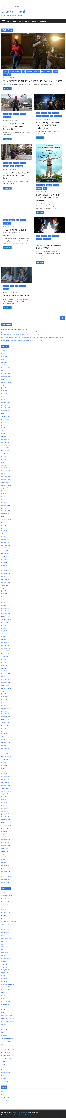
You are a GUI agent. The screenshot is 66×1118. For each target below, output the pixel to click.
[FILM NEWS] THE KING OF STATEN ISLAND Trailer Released (48, 197)
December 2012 (5, 817)
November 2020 (5, 548)
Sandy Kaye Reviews (7, 1038)
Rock (2, 1033)
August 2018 (5, 622)
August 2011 (5, 851)
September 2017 (6, 654)
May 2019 (4, 596)
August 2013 (5, 794)
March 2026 (4, 365)
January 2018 (5, 642)
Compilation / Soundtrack (8, 921)
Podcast (34, 21)
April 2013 (4, 805)
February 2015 (5, 742)
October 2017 (5, 651)
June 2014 (4, 765)
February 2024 (5, 436)
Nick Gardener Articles (7, 1015)
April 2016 (4, 702)
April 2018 (4, 634)
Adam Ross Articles (6, 895)
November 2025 (5, 376)
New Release (5, 1010)
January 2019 (5, 608)
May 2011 (4, 854)
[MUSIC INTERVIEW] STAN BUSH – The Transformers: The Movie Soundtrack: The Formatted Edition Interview (32, 337)
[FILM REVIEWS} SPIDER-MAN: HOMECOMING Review (14, 232)
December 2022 (5, 476)
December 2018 (5, 611)
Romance (4, 1035)
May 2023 (4, 462)
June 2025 (4, 390)
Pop (2, 1027)
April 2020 (4, 568)
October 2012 (5, 822)
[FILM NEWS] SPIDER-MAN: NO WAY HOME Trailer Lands (16, 175)
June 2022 (4, 493)
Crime (3, 927)
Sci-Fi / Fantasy (7, 74)
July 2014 (4, 762)
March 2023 (4, 468)
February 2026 (5, 368)
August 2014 (5, 759)
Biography (6, 286)
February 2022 (5, 505)
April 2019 (4, 599)
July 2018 (4, 625)
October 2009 (5, 874)
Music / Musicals (6, 1001)
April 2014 (4, 771)
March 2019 (4, 602)
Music (21, 21)
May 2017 (4, 665)
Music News (4, 1007)
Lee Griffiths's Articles (7, 990)
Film (14, 21)
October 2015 (5, 719)
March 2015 (4, 739)
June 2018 (4, 628)
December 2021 (5, 511)
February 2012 (5, 839)
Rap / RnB (4, 1030)
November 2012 (5, 819)
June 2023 (4, 459)
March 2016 (4, 705)
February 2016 (5, 708)
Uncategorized (5, 1073)
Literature (4, 992)
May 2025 (4, 393)
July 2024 (4, 422)
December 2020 (5, 545)
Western (3, 1078)
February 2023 (5, 471)
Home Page (36, 71)
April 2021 (4, 533)
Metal (3, 995)
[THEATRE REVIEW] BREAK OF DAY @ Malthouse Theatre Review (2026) (21, 340)
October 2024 (5, 413)
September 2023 (6, 451)
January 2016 (5, 711)
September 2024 (6, 416)
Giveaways (4, 964)
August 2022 (5, 488)
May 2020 (4, 565)
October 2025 (5, 379)
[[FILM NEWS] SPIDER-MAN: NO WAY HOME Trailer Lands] (16, 152)
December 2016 (5, 679)
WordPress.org (5, 1100)
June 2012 (4, 831)
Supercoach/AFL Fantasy (8, 1055)
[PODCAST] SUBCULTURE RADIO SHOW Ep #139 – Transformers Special (21, 335)
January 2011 (5, 865)
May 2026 (4, 359)
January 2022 (5, 508)
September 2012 (6, 825)
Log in (3, 1091)
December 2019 (5, 579)
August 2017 (5, 656)
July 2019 (4, 591)
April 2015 (4, 737)
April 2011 (4, 857)
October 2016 (5, 685)
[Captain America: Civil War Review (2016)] (49, 225)
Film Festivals (5, 950)
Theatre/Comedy (6, 1058)
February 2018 (5, 639)
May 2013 (4, 802)
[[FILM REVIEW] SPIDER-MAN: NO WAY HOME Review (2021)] (16, 102)
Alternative (4, 904)
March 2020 (4, 571)
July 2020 (4, 559)
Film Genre (29, 71)
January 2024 (5, 439)
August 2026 (5, 350)
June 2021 (4, 528)
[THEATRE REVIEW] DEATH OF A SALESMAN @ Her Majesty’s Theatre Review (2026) (24, 332)
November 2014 (5, 751)
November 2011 (5, 845)
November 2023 (5, 445)
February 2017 (5, 674)
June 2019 (4, 594)
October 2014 (5, 754)
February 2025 (5, 402)
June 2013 (4, 799)
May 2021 (4, 531)
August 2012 (5, 828)
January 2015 (5, 745)
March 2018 (4, 636)
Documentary (5, 932)
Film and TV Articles (7, 947)
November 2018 (5, 614)
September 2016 (6, 688)
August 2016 (5, 691)
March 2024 (4, 433)
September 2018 (6, 619)
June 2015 (4, 731)
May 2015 (4, 734)
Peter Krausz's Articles (7, 1018)
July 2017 (4, 659)
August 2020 (5, 556)
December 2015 (5, 714)
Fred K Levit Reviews (7, 958)
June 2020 (4, 562)
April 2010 (4, 868)
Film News (38, 116)
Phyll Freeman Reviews (8, 1021)
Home (9, 21)
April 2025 (4, 396)
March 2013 (4, 808)
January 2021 (5, 542)
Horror (3, 975)
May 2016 (4, 699)
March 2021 (4, 536)
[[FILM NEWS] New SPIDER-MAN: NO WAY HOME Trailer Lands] (49, 102)
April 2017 (4, 668)
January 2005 (5, 882)
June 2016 (4, 696)
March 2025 (4, 399)
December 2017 (5, 645)
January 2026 (5, 370)
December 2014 (5, 748)
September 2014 (6, 757)
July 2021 (4, 525)
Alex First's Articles (6, 901)
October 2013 (5, 788)
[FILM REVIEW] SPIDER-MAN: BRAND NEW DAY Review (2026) (32, 81)
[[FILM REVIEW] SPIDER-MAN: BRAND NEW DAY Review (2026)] (33, 51)
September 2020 (6, 553)
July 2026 (4, 353)
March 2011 (4, 859)
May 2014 (4, 768)
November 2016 (5, 682)
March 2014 (4, 774)
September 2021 (6, 519)
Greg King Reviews (6, 967)
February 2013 (5, 811)
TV (2, 1070)
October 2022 (5, 482)
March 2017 (4, 671)
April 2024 (4, 431)
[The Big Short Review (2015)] (16, 275)
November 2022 (5, 479)
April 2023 (4, 465)
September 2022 (6, 485)
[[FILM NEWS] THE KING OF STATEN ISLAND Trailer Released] (49, 163)
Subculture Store (6, 1053)
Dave (15, 77)
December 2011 (5, 842)
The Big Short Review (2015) (16, 295)
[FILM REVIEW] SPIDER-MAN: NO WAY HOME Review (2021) (14, 126)
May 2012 (4, 834)
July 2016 (4, 694)
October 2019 (5, 585)
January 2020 (5, 576)
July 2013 (4, 797)
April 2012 (4, 837)
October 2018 (5, 616)
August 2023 (5, 453)
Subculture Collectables (8, 1050)
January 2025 (5, 405)
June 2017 (4, 662)
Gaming (3, 961)
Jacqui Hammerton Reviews (9, 984)
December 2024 (5, 408)
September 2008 (6, 877)
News (27, 21)
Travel (3, 1067)
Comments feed (5, 1097)
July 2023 (4, 456)
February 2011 (5, 862)
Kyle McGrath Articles (46, 71)
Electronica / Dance (6, 938)
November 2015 (5, 716)
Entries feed (4, 1094)
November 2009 (5, 871)
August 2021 (5, 522)
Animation (4, 907)
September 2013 (6, 791)
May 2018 (4, 631)
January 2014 (5, 779)
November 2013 (5, 785)
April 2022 (4, 499)
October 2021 (5, 516)
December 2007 (5, 879)
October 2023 (5, 448)
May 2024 (4, 428)
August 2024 (5, 419)
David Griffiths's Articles (15, 71)
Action (5, 71)
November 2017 (5, 648)
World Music (5, 1081)
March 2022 (4, 502)
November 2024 (5, 411)
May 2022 (4, 496)
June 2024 (4, 425)
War (2, 1075)
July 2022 (4, 491)
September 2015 (6, 722)
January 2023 (5, 473)
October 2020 (5, 551)
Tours (3, 1064)
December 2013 (5, 782)
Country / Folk (5, 924)
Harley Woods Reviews (7, 970)
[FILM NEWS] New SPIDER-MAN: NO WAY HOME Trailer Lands (48, 125)
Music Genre (5, 1004)
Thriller (3, 1061)
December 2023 (5, 442)
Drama (12, 286)
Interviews (4, 978)
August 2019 (5, 588)
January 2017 (5, 676)
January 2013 (5, 814)
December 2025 (5, 373)
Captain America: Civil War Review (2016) (48, 246)
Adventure (44, 113)
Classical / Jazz (5, 912)
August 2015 (5, 725)
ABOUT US (43, 21)
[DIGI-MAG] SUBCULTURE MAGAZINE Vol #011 (14, 329)
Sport (2, 1044)
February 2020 (5, 574)
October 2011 (5, 848)
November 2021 (5, 513)
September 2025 (6, 382)
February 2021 (5, 539)
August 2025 (5, 385)
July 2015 (4, 728)
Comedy (38, 185)
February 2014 (5, 777)
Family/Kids (4, 941)
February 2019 (5, 605)
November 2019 (5, 582)
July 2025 (4, 388)
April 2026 (4, 362)
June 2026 (4, 356)
